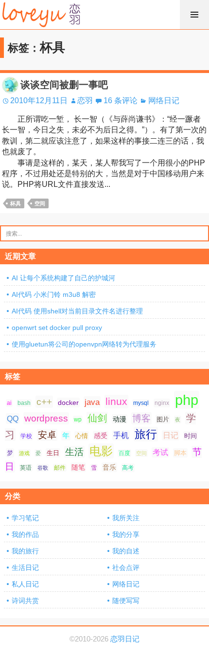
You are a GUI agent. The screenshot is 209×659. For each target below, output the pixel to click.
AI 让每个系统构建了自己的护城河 (63, 278)
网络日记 (163, 100)
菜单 (194, 14)
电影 (101, 451)
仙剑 (97, 418)
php (186, 400)
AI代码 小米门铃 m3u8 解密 (54, 294)
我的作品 (25, 534)
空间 (40, 203)
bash (24, 403)
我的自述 (125, 551)
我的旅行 (25, 551)
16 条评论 (121, 100)
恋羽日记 (124, 639)
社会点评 (125, 567)
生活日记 (25, 567)
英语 (26, 468)
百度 (124, 453)
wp (78, 419)
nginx (162, 403)
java (92, 402)
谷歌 (42, 468)
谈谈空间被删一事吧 (64, 84)
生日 (53, 453)
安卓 (47, 435)
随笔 (78, 467)
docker (68, 402)
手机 (121, 435)
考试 (160, 452)
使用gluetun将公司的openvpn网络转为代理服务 (84, 344)
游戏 (24, 453)
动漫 (119, 419)
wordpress (46, 418)
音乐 (109, 467)
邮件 (60, 468)
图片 (163, 419)
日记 (170, 435)
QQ (12, 418)
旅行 (146, 434)
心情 (81, 435)
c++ (44, 402)
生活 (74, 452)
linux (116, 401)
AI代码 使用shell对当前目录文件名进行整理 (77, 311)
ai (9, 403)
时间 (190, 435)
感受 (100, 435)
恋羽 (85, 100)
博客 (141, 418)
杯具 (15, 203)
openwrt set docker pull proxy (57, 327)
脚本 (180, 453)
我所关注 (125, 518)
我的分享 (125, 534)
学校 (26, 436)
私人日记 (25, 584)
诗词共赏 (25, 600)
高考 (128, 467)
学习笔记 (25, 518)
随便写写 (125, 600)
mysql (141, 403)
